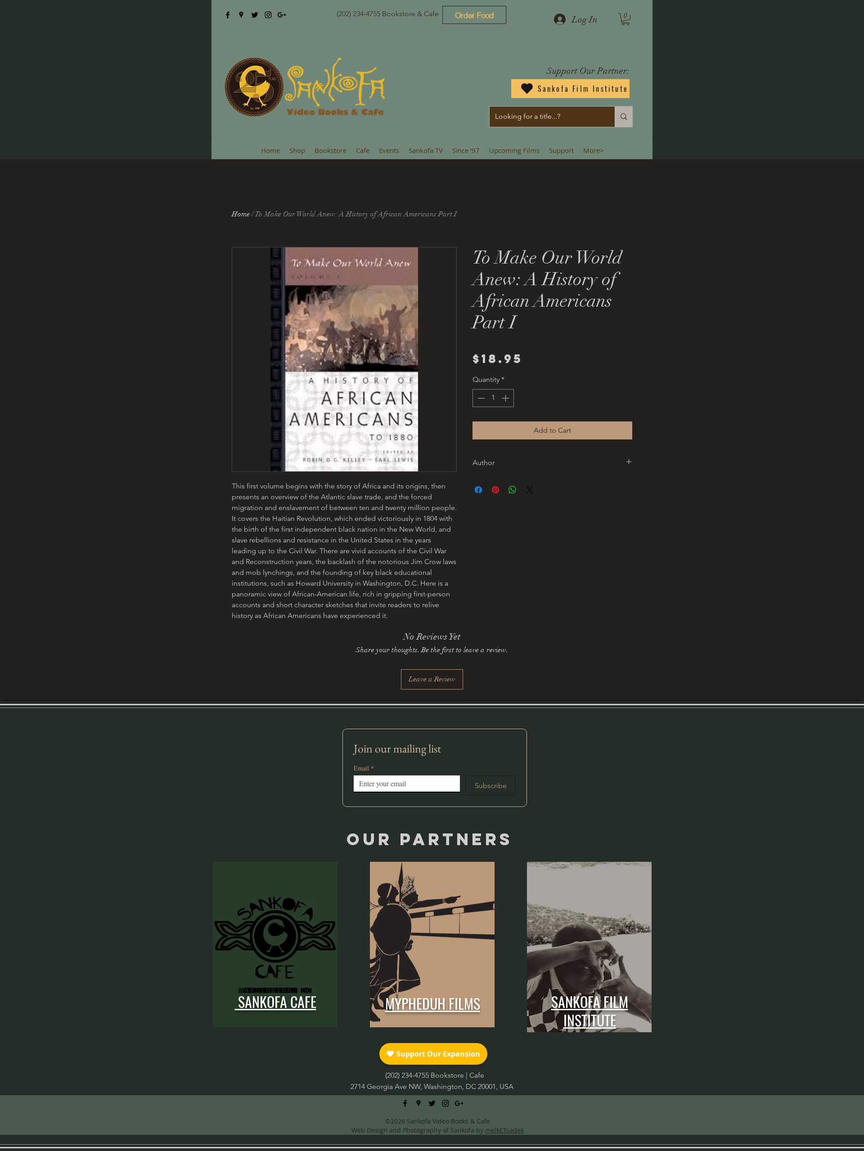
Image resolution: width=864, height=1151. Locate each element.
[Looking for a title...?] (623, 117)
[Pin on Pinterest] (495, 489)
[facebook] (227, 14)
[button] (625, 19)
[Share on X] (529, 489)
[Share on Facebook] (478, 489)
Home (241, 214)
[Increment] (506, 398)
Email (364, 768)
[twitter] (254, 14)
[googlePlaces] (241, 14)
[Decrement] (480, 398)
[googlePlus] (281, 14)
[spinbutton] (493, 398)
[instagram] (268, 14)
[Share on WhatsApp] (512, 489)
